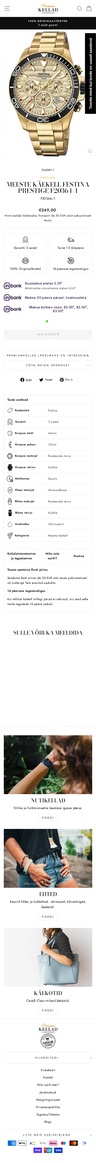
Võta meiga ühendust (48, 365)
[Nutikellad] (48, 764)
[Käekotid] (48, 957)
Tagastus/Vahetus (48, 1114)
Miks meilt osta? (48, 1084)
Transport (44, 216)
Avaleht (47, 169)
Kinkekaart (48, 1070)
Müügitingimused (48, 1099)
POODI (48, 818)
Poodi (48, 917)
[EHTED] (48, 858)
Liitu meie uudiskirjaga (47, 1135)
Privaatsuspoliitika (48, 1107)
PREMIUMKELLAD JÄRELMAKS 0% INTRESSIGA (48, 355)
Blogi (48, 1122)
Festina (48, 178)
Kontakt (48, 1077)
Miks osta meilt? (52, 556)
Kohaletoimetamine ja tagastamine (21, 556)
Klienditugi (46, 1058)
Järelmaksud (48, 1092)
